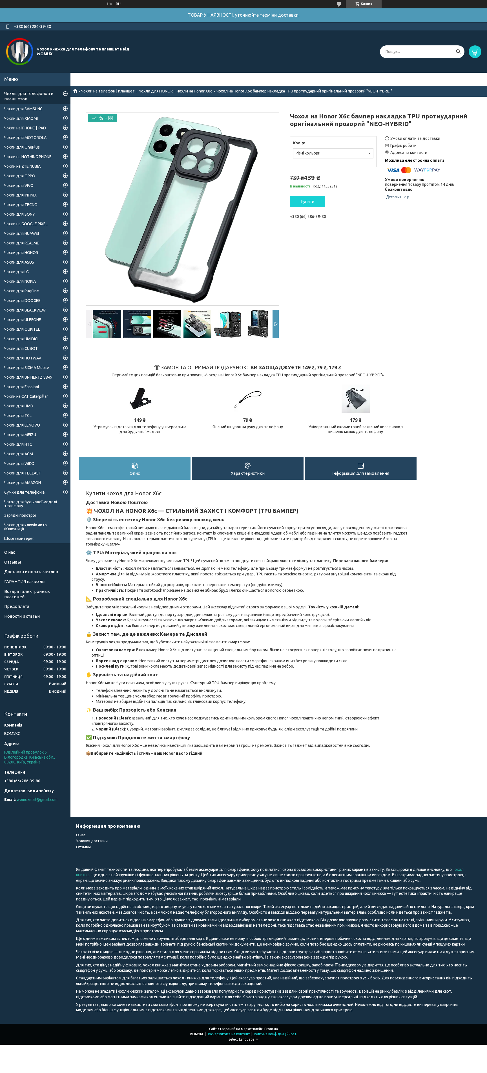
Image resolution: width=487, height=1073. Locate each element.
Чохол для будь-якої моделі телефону (30, 504)
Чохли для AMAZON (22, 482)
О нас (9, 552)
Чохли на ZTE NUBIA (22, 166)
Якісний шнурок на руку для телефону (247, 427)
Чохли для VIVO (19, 185)
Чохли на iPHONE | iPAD (25, 128)
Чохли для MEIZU (20, 434)
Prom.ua (271, 1029)
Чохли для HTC (18, 444)
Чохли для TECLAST (22, 473)
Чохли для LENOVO (22, 425)
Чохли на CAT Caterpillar (26, 396)
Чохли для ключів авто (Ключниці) (25, 527)
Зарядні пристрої (20, 515)
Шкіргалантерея (19, 538)
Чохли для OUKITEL (22, 329)
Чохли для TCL (18, 415)
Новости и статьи (22, 616)
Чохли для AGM (18, 454)
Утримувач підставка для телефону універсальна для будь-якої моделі (140, 429)
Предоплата (16, 606)
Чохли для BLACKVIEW (25, 310)
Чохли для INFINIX (20, 195)
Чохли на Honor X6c (194, 91)
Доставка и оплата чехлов (31, 571)
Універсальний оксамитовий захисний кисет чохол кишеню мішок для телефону (356, 429)
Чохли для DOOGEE (22, 300)
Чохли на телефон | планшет (108, 91)
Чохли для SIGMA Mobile (26, 367)
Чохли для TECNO (20, 204)
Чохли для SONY (19, 214)
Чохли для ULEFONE (22, 319)
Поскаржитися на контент (228, 1034)
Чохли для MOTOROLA (25, 137)
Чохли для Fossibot (21, 387)
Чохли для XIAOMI (21, 118)
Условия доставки (92, 841)
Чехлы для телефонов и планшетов (28, 96)
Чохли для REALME (21, 243)
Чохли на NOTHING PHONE (28, 156)
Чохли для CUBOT (21, 348)
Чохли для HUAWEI (21, 233)
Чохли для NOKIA (20, 281)
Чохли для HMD (18, 406)
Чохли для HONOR (156, 91)
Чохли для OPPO (19, 176)
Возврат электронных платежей (27, 594)
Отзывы (12, 562)
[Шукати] (458, 51)
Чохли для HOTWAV (22, 358)
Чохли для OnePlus (22, 147)
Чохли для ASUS (19, 262)
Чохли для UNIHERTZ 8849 (28, 377)
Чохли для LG (16, 272)
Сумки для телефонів (24, 492)
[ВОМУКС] (20, 51)
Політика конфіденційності (275, 1034)
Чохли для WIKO (19, 463)
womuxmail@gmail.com (37, 799)
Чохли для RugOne (21, 291)
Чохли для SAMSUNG (23, 109)
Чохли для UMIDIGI (21, 339)
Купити (307, 201)
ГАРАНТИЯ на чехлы (24, 581)
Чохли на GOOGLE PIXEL (26, 224)
